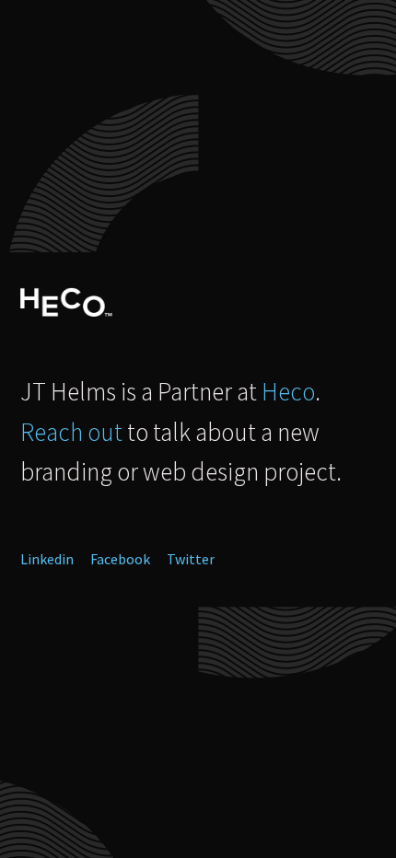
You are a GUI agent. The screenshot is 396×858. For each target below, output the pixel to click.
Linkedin (47, 559)
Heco (288, 391)
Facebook (120, 559)
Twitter (191, 559)
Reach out (71, 431)
